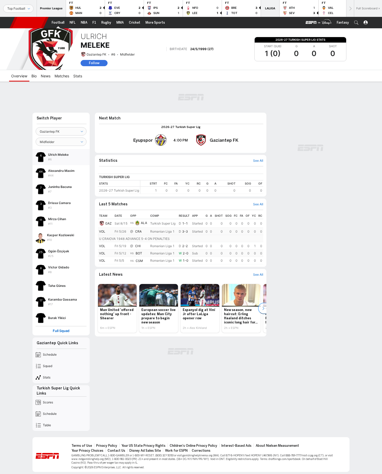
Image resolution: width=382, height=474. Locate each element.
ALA (144, 223)
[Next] (350, 8)
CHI (138, 246)
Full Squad (61, 331)
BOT (139, 253)
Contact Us (116, 450)
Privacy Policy (106, 446)
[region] (201, 187)
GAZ (108, 223)
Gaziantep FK (96, 54)
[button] (356, 23)
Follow (94, 63)
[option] (117, 308)
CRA (138, 231)
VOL (102, 231)
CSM (139, 261)
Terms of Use (81, 446)
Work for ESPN (176, 450)
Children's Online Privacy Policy (193, 446)
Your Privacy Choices (87, 450)
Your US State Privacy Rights (143, 446)
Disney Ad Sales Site (145, 450)
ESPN (29, 22)
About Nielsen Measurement (277, 446)
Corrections (201, 450)
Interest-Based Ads (236, 446)
